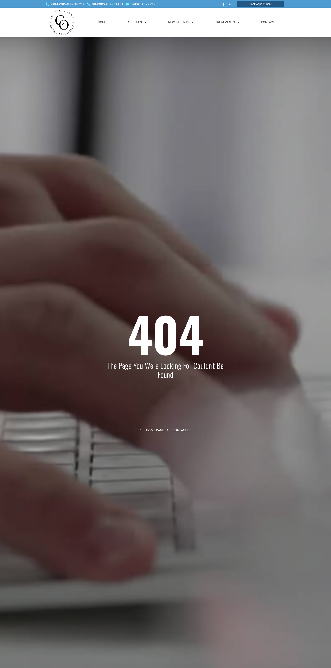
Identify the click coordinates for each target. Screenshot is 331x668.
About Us (135, 22)
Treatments (225, 22)
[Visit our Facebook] (224, 4)
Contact (268, 22)
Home (102, 22)
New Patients (178, 22)
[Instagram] (229, 4)
